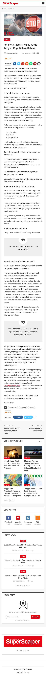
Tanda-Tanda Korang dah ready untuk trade (12, 430)
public (23, 541)
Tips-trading (23, 407)
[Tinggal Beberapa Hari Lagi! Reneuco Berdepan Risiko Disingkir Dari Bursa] (33, 480)
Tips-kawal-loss (13, 407)
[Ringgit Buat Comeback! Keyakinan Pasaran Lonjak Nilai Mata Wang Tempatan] (13, 480)
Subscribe (35, 617)
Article (7, 39)
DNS (28, 672)
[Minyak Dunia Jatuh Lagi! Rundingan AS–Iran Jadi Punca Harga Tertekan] (13, 452)
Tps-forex (31, 407)
